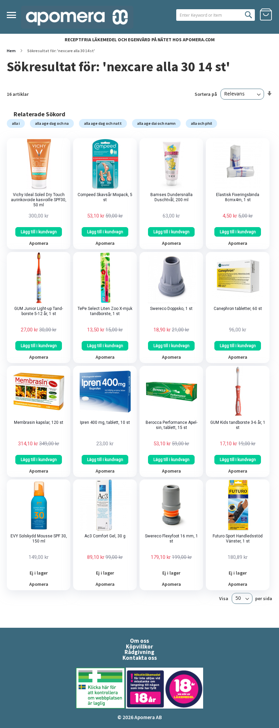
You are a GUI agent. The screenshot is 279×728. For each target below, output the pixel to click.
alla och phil (201, 123)
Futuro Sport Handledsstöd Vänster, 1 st (238, 539)
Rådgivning (139, 652)
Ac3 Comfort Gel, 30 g (105, 536)
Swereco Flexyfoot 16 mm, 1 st (171, 539)
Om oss (139, 640)
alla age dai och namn (156, 123)
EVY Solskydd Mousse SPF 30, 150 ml (39, 539)
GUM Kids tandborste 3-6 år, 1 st (237, 425)
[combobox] (215, 15)
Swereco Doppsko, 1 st (171, 308)
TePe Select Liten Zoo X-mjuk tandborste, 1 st (105, 311)
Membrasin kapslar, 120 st (38, 422)
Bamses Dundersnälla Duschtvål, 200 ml (171, 197)
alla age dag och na (52, 123)
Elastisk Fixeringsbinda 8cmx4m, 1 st (237, 197)
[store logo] (77, 17)
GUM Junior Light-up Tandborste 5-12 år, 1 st (38, 311)
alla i (16, 123)
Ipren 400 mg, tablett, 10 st (105, 422)
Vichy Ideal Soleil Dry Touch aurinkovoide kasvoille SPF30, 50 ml (38, 199)
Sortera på (206, 94)
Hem (11, 50)
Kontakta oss (139, 658)
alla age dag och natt (103, 123)
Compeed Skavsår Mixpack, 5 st (105, 197)
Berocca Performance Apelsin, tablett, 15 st (171, 425)
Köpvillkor (139, 646)
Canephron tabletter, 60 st (238, 308)
